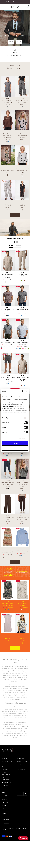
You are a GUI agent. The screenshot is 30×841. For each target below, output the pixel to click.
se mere (15, 215)
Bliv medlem (20, 764)
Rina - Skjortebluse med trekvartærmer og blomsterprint (22, 135)
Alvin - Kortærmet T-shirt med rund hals (22, 310)
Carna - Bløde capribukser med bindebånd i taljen (7, 483)
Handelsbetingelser (6, 782)
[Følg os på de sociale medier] (18, 794)
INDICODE (8, 375)
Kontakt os (4, 758)
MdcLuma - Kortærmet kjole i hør (7, 637)
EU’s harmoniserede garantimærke (7, 822)
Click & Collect (5, 766)
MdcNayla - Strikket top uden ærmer (22, 604)
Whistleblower (5, 819)
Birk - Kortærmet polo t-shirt (8, 342)
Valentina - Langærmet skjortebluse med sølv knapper (22, 484)
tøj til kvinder (17, 684)
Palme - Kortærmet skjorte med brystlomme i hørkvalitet (22, 379)
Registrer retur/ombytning (6, 773)
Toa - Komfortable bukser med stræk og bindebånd (22, 518)
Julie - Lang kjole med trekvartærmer (22, 204)
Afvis (15, 448)
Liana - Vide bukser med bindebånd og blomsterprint (22, 101)
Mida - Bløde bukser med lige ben (8, 518)
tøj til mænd (25, 684)
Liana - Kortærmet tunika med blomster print (8, 101)
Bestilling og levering (7, 761)
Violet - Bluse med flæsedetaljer (22, 637)
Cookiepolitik (5, 813)
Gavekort (4, 764)
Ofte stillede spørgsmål (22, 761)
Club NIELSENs (20, 758)
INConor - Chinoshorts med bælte (8, 378)
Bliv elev (4, 810)
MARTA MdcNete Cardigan (22, 551)
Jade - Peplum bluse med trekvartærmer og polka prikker (22, 170)
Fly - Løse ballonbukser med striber (7, 204)
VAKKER (8, 98)
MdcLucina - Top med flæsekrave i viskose (7, 604)
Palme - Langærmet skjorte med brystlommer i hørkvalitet (7, 275)
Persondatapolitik (6, 816)
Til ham (11, 245)
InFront (22, 635)
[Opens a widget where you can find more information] (23, 838)
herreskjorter (12, 694)
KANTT (7, 272)
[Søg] (5, 6)
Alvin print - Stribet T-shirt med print (7, 310)
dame (19, 41)
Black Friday (5, 802)
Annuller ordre (5, 779)
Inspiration (4, 799)
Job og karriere (5, 808)
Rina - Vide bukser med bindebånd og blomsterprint (7, 169)
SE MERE (15, 562)
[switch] (26, 422)
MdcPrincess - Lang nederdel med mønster (7, 551)
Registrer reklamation (7, 777)
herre (11, 41)
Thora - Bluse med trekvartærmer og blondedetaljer (7, 135)
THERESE (8, 480)
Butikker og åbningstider (5, 796)
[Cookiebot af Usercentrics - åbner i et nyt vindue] (21, 391)
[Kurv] (27, 6)
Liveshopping (5, 769)
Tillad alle (15, 443)
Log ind (18, 766)
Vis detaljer (22, 438)
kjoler (24, 690)
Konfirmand (4, 805)
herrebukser (5, 694)
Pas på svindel (5, 785)
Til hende (18, 245)
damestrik (19, 690)
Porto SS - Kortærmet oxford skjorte (22, 343)
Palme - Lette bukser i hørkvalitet (22, 274)
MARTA (7, 549)
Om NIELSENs (5, 792)
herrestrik (19, 694)
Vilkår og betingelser (21, 769)
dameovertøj (8, 692)
